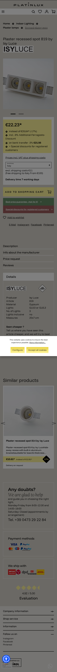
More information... (37, 342)
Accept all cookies (37, 350)
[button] (6, 659)
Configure (17, 350)
